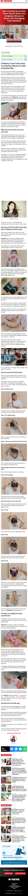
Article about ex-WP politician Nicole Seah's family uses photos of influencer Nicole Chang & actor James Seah (18, 762)
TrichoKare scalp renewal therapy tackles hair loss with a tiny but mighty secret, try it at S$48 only (18, 829)
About (14, 884)
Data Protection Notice (15, 886)
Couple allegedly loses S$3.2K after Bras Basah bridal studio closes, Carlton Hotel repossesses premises (19, 788)
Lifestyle (13, 40)
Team (14, 888)
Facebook (13, 698)
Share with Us (8, 873)
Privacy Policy (14, 887)
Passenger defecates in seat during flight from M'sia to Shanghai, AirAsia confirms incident (19, 780)
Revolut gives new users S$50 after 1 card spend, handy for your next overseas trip (18, 811)
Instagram (20, 698)
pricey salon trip (9, 91)
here (22, 610)
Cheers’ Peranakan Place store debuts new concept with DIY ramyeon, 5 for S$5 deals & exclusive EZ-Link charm (19, 821)
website (5, 384)
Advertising (14, 883)
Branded (9, 40)
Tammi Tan (9, 46)
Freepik (16, 219)
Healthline (10, 154)
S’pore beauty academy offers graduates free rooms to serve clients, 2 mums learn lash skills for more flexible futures (19, 839)
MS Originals (18, 40)
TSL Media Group (19, 893)
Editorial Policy (15, 885)
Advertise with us (20, 873)
